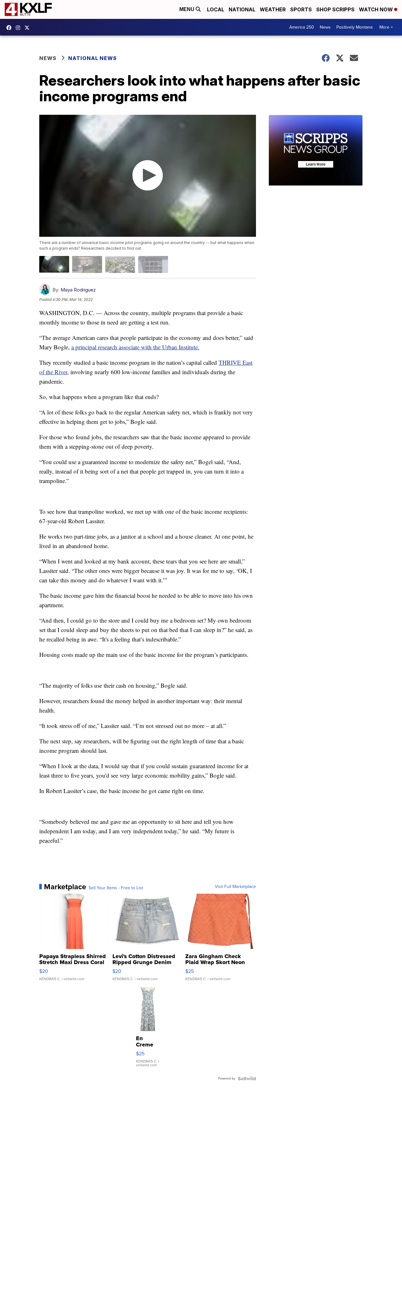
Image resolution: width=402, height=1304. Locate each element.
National (242, 9)
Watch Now (376, 9)
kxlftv (19, 27)
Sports (301, 9)
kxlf (28, 27)
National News (92, 58)
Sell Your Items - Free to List (116, 888)
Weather (273, 9)
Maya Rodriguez (78, 290)
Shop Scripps (335, 9)
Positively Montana (354, 27)
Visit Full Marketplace (235, 887)
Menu (187, 9)
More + (386, 27)
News (325, 27)
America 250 (301, 27)
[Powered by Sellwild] (247, 1078)
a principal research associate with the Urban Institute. (135, 347)
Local (215, 9)
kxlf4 (10, 27)
